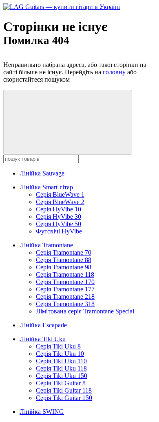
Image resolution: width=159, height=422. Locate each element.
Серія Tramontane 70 (63, 252)
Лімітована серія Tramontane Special (85, 311)
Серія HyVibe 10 (58, 209)
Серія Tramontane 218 (65, 296)
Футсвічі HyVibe (59, 231)
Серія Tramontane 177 (65, 289)
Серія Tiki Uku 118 (61, 368)
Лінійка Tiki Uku (43, 338)
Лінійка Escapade (43, 325)
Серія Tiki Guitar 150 (64, 397)
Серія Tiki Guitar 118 (64, 390)
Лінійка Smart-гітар (46, 187)
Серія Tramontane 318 (65, 303)
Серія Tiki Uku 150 (61, 375)
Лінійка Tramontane (46, 245)
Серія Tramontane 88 (63, 259)
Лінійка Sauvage (42, 173)
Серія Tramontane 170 (65, 281)
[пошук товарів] (67, 122)
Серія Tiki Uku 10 (60, 353)
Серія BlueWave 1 (60, 194)
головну (114, 72)
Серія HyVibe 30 (58, 216)
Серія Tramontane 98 (63, 267)
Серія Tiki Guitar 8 (61, 383)
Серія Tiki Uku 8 (58, 346)
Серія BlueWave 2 (60, 201)
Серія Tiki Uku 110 (61, 361)
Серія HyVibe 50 (58, 223)
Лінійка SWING (42, 411)
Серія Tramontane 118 (65, 274)
